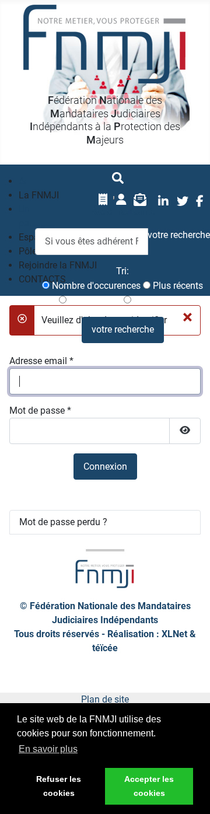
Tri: (122, 271)
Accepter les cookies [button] (149, 786)
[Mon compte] (121, 199)
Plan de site (105, 699)
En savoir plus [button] (48, 749)
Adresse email (41, 360)
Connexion (105, 466)
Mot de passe (40, 410)
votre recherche (123, 329)
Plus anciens (93, 300)
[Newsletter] (140, 199)
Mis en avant (159, 300)
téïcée (105, 648)
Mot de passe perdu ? (63, 521)
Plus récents (176, 285)
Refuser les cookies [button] (58, 786)
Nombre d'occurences (95, 285)
